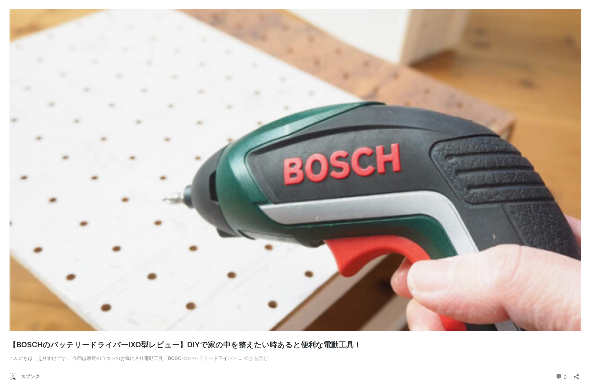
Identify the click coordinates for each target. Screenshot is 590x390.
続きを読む (256, 358)
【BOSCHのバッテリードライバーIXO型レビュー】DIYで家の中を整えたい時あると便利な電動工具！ (185, 344)
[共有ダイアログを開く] (576, 374)
